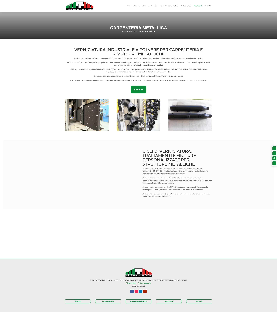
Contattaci (138, 89)
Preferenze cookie (144, 283)
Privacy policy (131, 283)
